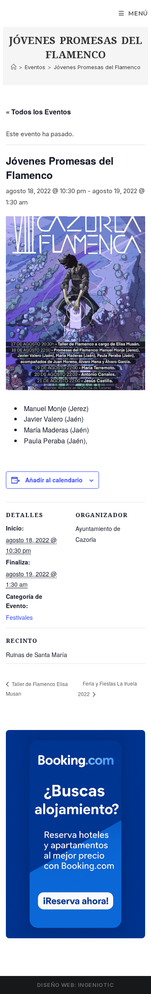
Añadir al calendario (54, 480)
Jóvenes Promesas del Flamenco (97, 67)
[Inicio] (13, 67)
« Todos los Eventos (38, 111)
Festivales (19, 617)
